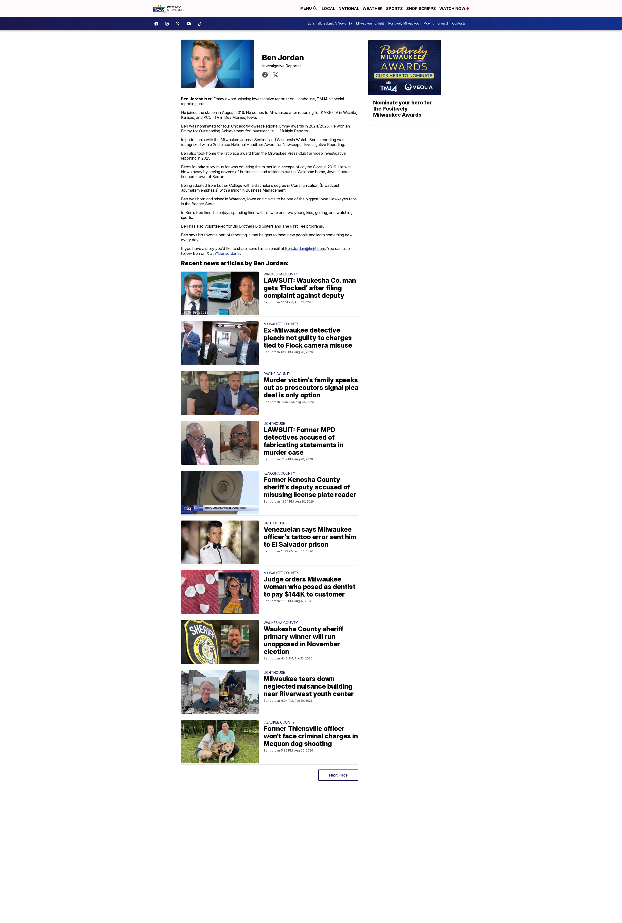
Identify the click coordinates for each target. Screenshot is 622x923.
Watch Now (452, 8)
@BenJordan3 (227, 253)
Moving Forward (435, 23)
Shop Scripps (421, 8)
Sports (394, 8)
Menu (306, 8)
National (348, 8)
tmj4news (168, 24)
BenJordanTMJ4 (265, 75)
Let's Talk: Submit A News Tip (330, 23)
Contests (459, 23)
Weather (373, 8)
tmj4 (157, 24)
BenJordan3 (275, 75)
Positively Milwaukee (403, 23)
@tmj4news (201, 24)
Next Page (338, 775)
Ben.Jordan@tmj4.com (305, 248)
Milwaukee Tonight (370, 23)
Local (328, 8)
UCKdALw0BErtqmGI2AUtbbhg (190, 24)
